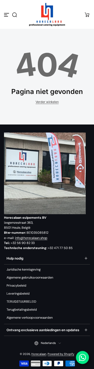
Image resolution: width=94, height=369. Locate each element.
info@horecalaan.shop (31, 238)
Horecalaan (38, 354)
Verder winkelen (47, 102)
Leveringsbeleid (18, 294)
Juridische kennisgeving (24, 270)
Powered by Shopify (61, 354)
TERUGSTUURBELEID (21, 302)
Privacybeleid (16, 286)
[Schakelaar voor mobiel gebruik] (7, 15)
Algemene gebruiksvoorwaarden (30, 278)
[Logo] (47, 15)
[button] (14, 14)
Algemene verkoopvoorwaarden (30, 318)
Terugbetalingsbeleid (22, 310)
